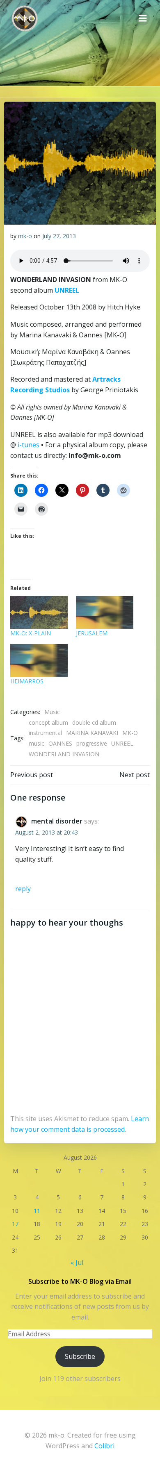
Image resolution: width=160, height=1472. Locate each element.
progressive (91, 743)
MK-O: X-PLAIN (30, 633)
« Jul (77, 1262)
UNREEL (122, 743)
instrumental (45, 733)
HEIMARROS (26, 681)
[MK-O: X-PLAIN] (39, 612)
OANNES (60, 743)
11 (37, 1211)
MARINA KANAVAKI (92, 733)
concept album (48, 722)
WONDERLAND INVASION (64, 754)
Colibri (104, 1445)
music (36, 743)
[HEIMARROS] (39, 660)
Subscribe (80, 1356)
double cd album (94, 722)
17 (15, 1224)
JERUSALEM (91, 633)
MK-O (130, 733)
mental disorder (56, 821)
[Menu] (143, 18)
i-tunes (27, 444)
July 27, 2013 (59, 236)
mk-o (25, 236)
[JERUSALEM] (104, 612)
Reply (23, 888)
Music (52, 712)
